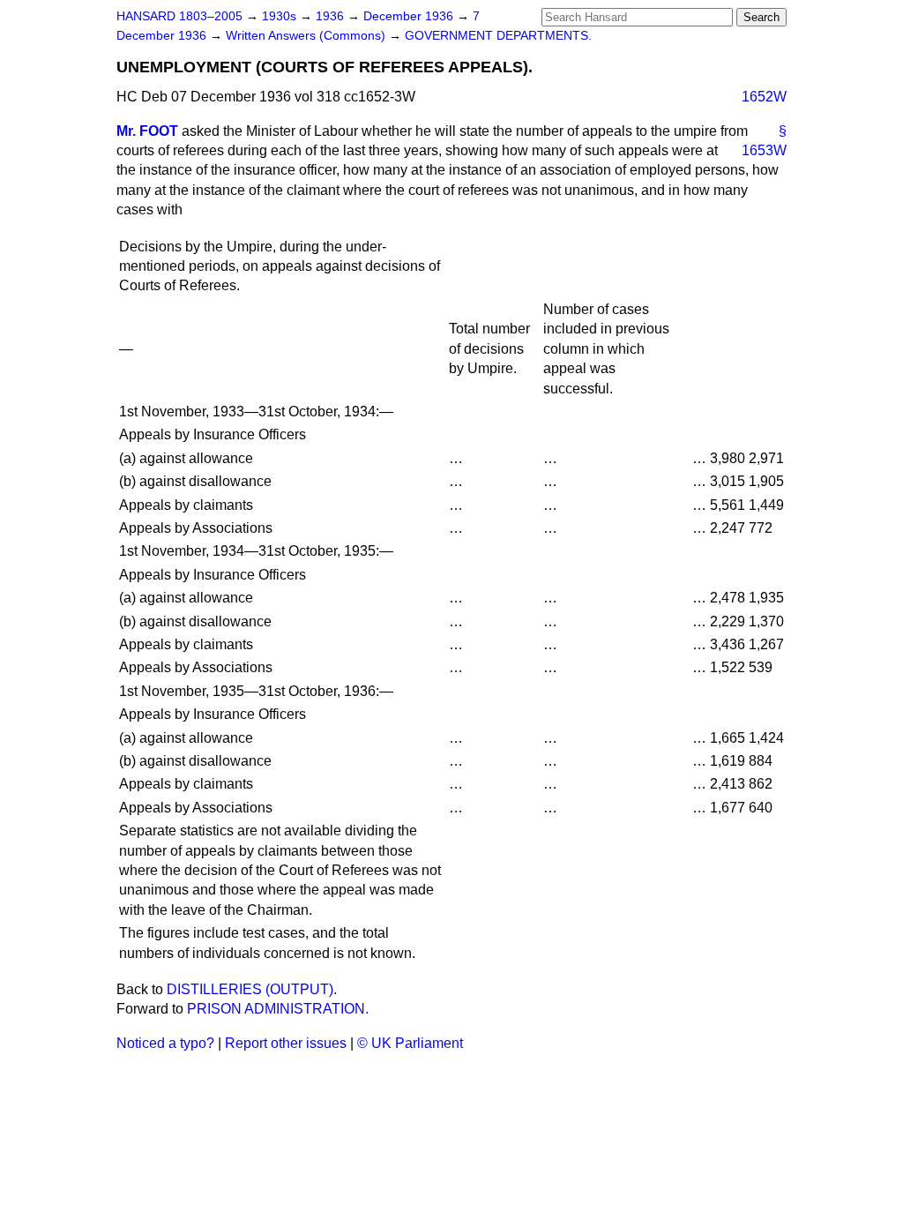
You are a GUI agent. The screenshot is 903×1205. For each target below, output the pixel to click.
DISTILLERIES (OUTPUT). (252, 989)
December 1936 (410, 16)
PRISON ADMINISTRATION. (278, 1008)
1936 (331, 16)
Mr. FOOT (147, 130)
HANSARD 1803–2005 (179, 16)
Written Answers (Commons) (307, 35)
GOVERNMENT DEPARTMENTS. (498, 35)
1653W (764, 150)
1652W (764, 96)
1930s (281, 16)
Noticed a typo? (165, 1043)
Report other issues (286, 1043)
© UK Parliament (410, 1043)
